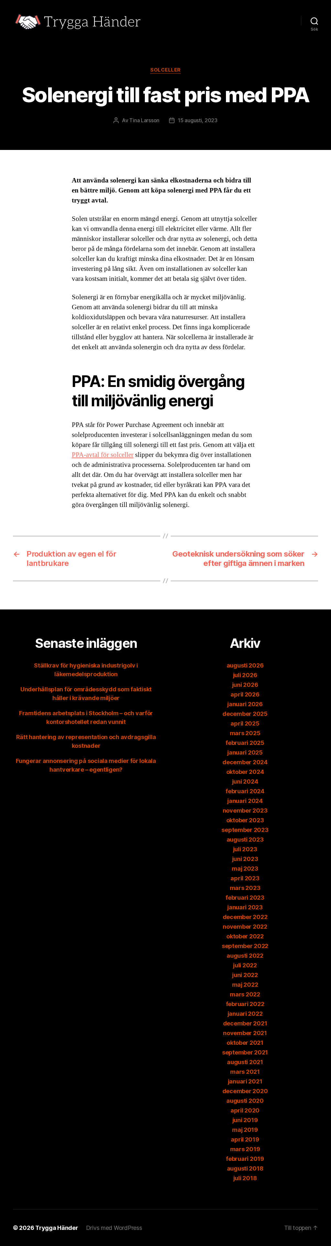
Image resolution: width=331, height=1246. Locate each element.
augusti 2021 (245, 1062)
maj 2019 (245, 1129)
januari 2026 (245, 704)
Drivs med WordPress (114, 1227)
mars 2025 (245, 733)
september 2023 (244, 829)
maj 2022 (245, 984)
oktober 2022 (245, 936)
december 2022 (245, 917)
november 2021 (245, 1033)
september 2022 (245, 946)
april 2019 (245, 1139)
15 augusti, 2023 (198, 120)
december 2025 (245, 713)
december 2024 (245, 762)
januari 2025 (245, 752)
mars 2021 (245, 1071)
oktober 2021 (245, 1042)
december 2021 (245, 1023)
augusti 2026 (245, 665)
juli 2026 (245, 675)
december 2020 (245, 1091)
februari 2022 (245, 1004)
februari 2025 (245, 742)
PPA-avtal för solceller (102, 454)
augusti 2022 (245, 955)
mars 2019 (245, 1149)
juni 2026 (245, 684)
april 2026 (244, 694)
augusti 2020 (245, 1100)
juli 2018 (245, 1178)
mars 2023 (245, 888)
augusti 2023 (245, 839)
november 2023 (245, 810)
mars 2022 (245, 994)
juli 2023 (245, 849)
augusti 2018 (245, 1168)
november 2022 (245, 926)
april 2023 (244, 878)
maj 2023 (245, 868)
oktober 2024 (245, 771)
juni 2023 (245, 858)
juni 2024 (245, 781)
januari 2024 (245, 800)
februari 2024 (245, 791)
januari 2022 (245, 1013)
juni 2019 (245, 1120)
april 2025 (244, 723)
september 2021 (245, 1052)
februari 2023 (245, 897)
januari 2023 (245, 907)
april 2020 (245, 1110)
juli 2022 (245, 965)
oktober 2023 (245, 820)
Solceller (165, 70)
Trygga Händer (56, 1227)
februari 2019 (245, 1158)
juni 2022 (245, 975)
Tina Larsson (144, 120)
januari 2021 (245, 1081)
